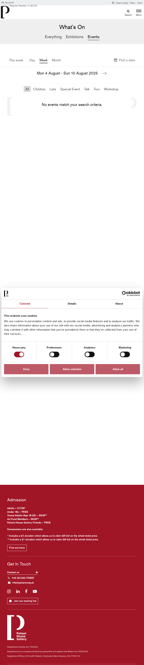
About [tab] (119, 303)
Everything (53, 36)
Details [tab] (72, 303)
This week (16, 60)
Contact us (13, 572)
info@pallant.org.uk (23, 582)
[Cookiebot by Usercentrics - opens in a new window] (124, 293)
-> (104, 73)
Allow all (118, 368)
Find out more (17, 547)
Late (53, 89)
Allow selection (72, 368)
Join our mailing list (24, 600)
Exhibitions (74, 36)
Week (43, 60)
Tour (97, 89)
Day (32, 60)
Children (39, 89)
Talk (87, 89)
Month (56, 60)
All (27, 89)
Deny (26, 368)
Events (93, 36)
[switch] (54, 354)
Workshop (111, 89)
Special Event (70, 89)
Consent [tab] (25, 303)
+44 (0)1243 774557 (23, 577)
